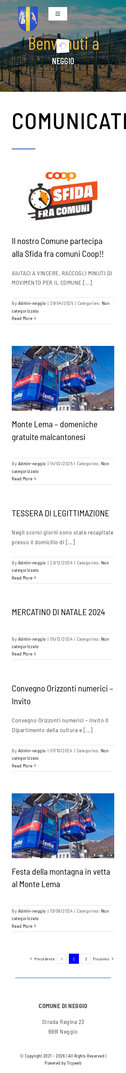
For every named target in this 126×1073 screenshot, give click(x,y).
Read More (22, 318)
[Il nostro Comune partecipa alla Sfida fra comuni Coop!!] (63, 195)
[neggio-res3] (28, 9)
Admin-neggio (32, 303)
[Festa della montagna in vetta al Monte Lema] (63, 825)
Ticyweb (74, 1063)
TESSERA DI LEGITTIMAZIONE (60, 513)
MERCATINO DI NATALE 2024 (58, 611)
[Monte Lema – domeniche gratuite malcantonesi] (63, 378)
